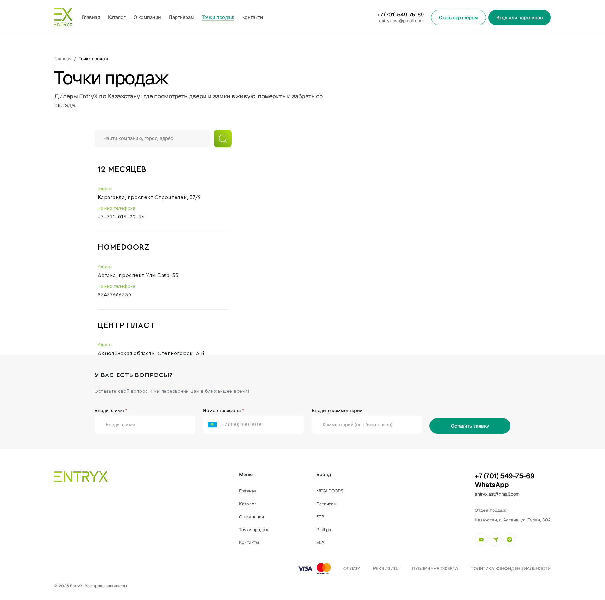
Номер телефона (223, 410)
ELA (320, 542)
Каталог (247, 504)
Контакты (252, 17)
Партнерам (181, 17)
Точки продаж (218, 17)
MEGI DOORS (329, 491)
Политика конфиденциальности (510, 568)
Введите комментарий (337, 410)
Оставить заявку (470, 426)
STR (320, 517)
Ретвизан (326, 504)
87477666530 (114, 294)
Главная (91, 17)
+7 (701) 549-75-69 (400, 14)
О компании (147, 17)
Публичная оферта (435, 568)
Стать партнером (458, 17)
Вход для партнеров (519, 17)
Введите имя (111, 410)
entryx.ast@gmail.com (401, 21)
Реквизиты (386, 568)
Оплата (351, 568)
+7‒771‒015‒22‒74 (121, 216)
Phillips (323, 530)
